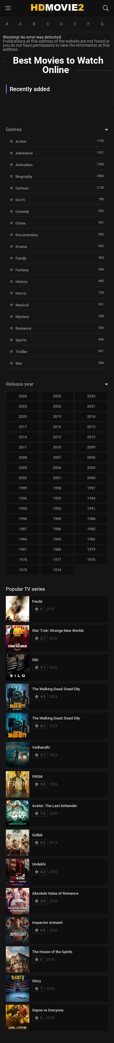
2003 (91, 467)
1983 (57, 539)
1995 (57, 498)
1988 (91, 519)
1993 (23, 508)
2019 (57, 416)
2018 (91, 416)
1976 (91, 559)
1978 (23, 559)
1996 (23, 498)
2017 (23, 427)
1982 (91, 539)
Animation (23, 165)
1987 (23, 529)
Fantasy (22, 270)
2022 (57, 406)
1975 (23, 570)
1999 (23, 488)
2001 (57, 478)
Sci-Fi (20, 200)
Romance (23, 328)
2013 (57, 437)
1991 (91, 508)
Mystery (22, 316)
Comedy (22, 211)
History (21, 281)
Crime (20, 223)
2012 (91, 437)
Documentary (26, 235)
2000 (91, 478)
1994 (91, 498)
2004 (57, 467)
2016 (57, 427)
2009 (91, 447)
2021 (91, 406)
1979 (91, 549)
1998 (57, 488)
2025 (57, 396)
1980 (57, 549)
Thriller (21, 352)
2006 (91, 457)
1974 (57, 570)
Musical (22, 305)
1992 (57, 508)
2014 (23, 437)
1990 (23, 519)
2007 (57, 457)
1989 (57, 519)
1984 (23, 539)
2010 (57, 447)
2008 (23, 457)
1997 (91, 488)
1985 (91, 529)
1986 (57, 529)
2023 (23, 406)
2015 (91, 427)
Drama (21, 246)
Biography (23, 176)
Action (20, 141)
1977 (57, 559)
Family (20, 258)
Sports (21, 340)
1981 (23, 549)
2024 (91, 396)
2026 (23, 396)
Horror (21, 293)
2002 (23, 478)
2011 (23, 447)
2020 (23, 416)
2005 (23, 467)
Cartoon (22, 188)
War (18, 363)
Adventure (24, 153)
